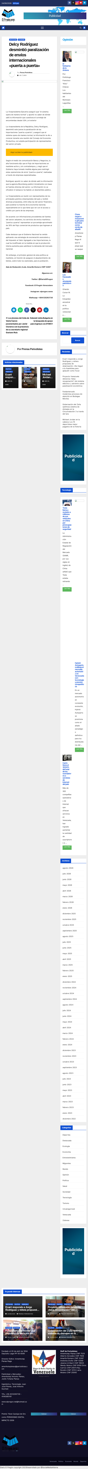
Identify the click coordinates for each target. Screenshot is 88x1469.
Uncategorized (69, 1209)
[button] (80, 28)
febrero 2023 (68, 1107)
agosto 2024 (68, 1005)
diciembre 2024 (69, 982)
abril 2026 (67, 891)
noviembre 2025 (69, 919)
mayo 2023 (67, 1090)
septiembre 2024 (70, 999)
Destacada (13, 39)
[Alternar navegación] (42, 27)
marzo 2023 (68, 1102)
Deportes (46, 369)
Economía (21, 39)
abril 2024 (67, 1027)
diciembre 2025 (69, 913)
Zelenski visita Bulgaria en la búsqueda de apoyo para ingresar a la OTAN (41, 321)
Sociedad (66, 1192)
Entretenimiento (69, 1158)
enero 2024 (67, 1045)
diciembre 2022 (69, 1119)
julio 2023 (67, 1079)
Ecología (66, 1146)
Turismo (66, 1203)
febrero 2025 (68, 970)
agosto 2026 (68, 868)
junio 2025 (67, 948)
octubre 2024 (68, 993)
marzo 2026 (68, 896)
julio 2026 (67, 874)
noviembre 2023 (69, 1056)
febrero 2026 (68, 902)
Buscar (65, 333)
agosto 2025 (68, 936)
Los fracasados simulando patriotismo (67, 280)
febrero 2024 (68, 1039)
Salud (65, 1186)
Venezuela (9, 371)
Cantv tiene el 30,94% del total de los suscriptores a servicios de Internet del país (67, 773)
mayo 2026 (67, 885)
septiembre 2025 (70, 931)
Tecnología (67, 1197)
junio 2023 (67, 1084)
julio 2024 (67, 1010)
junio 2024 (67, 1016)
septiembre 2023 (70, 1067)
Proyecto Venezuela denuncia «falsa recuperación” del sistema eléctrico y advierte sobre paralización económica (73, 381)
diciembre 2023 (69, 1050)
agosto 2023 (68, 1073)
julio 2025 (67, 942)
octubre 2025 (68, 925)
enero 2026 (67, 908)
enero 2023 (67, 1113)
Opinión (66, 1175)
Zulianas (66, 1220)
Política (8, 369)
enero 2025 (67, 976)
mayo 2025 (67, 953)
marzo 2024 (68, 1033)
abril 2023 (67, 1096)
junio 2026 (67, 879)
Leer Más (67, 110)
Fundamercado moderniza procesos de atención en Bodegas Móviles (20, 1333)
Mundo (65, 1169)
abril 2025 (67, 959)
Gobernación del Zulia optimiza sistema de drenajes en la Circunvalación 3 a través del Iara (73, 409)
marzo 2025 (68, 965)
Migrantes (67, 1163)
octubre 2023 (68, 1062)
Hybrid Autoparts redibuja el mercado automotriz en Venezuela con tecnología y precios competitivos (79, 675)
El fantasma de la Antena (67, 67)
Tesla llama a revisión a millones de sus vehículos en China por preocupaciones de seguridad (67, 518)
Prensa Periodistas (26, 72)
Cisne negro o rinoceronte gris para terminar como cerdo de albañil (79, 221)
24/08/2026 (11, 1314)
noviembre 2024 (69, 988)
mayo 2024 (67, 1022)
